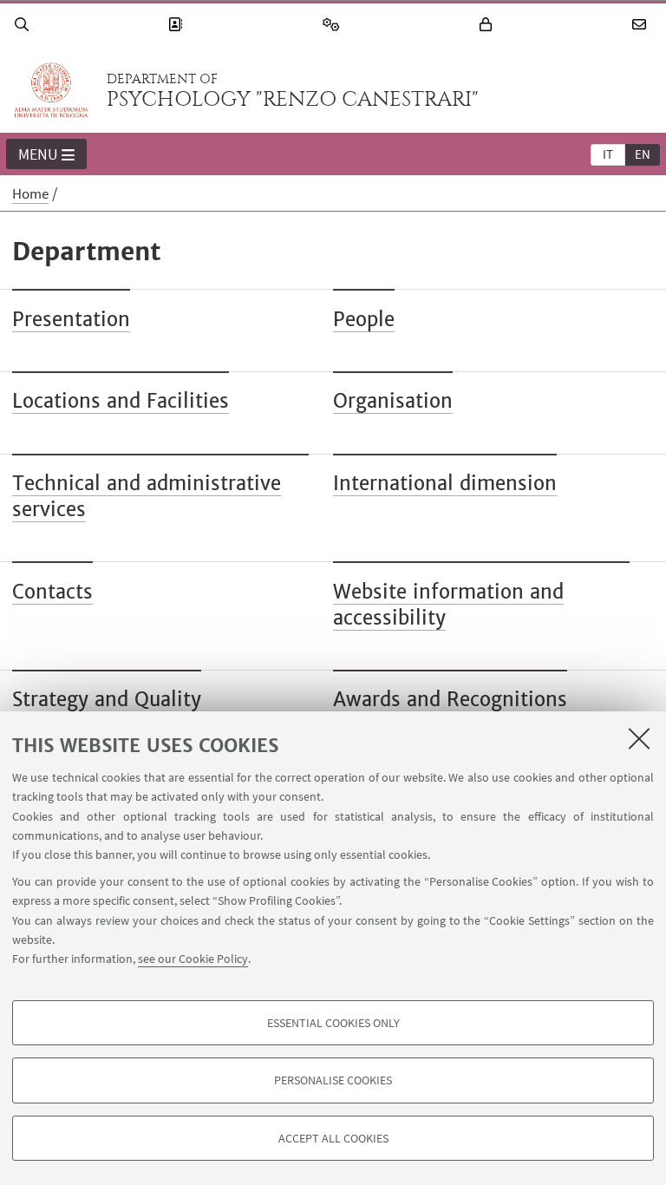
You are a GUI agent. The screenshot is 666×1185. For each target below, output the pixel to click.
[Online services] (334, 25)
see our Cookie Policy (193, 958)
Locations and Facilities (120, 401)
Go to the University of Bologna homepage (51, 90)
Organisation (393, 401)
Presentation (71, 319)
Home (30, 193)
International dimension (445, 483)
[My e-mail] (642, 25)
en (642, 154)
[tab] (608, 153)
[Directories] (178, 25)
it (608, 154)
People (364, 319)
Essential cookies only (333, 1023)
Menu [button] (38, 154)
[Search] (24, 25)
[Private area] (488, 25)
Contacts (52, 591)
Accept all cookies (333, 1138)
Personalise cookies (333, 1080)
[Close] (639, 738)
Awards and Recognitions (450, 699)
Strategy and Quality (106, 699)
